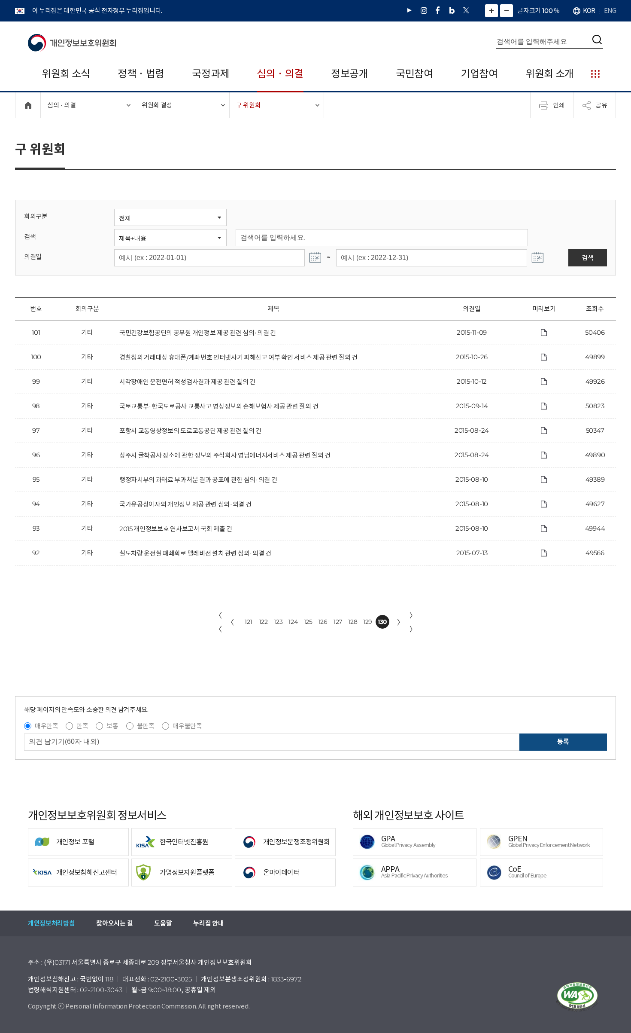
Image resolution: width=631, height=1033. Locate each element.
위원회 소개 (549, 73)
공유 (601, 104)
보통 (112, 726)
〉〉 (413, 622)
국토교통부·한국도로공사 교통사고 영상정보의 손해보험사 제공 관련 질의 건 (218, 406)
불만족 (146, 726)
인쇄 (559, 104)
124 (292, 622)
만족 (82, 726)
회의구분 (36, 216)
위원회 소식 (66, 73)
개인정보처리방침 (51, 923)
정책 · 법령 (141, 73)
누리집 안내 (208, 923)
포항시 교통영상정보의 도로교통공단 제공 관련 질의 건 (190, 431)
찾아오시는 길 (114, 923)
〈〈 (218, 622)
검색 (30, 236)
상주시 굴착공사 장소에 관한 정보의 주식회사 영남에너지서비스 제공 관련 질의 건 (225, 455)
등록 (563, 741)
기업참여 (479, 73)
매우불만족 (187, 726)
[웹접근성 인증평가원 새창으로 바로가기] (577, 997)
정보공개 (349, 73)
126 (323, 622)
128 (352, 622)
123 (278, 622)
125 (308, 622)
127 (338, 622)
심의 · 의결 (280, 73)
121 (248, 622)
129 (367, 622)
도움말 (163, 923)
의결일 (33, 257)
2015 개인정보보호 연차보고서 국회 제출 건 (175, 529)
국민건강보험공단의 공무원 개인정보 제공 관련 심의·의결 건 (197, 333)
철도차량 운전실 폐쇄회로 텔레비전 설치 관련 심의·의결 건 (195, 553)
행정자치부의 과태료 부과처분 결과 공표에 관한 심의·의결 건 (198, 480)
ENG (610, 10)
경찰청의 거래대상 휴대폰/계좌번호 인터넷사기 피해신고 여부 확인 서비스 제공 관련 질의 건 (238, 357)
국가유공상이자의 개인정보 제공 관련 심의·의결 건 (185, 504)
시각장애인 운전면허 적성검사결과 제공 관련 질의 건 (187, 382)
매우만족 (46, 726)
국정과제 (210, 73)
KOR (589, 10)
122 (263, 622)
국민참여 (414, 73)
